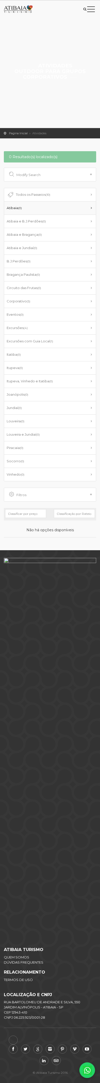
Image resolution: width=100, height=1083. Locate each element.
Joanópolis (17, 394)
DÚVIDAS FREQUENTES (23, 962)
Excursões (17, 328)
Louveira (15, 421)
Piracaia (15, 448)
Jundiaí (14, 408)
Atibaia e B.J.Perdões (26, 221)
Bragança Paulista (23, 274)
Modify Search (28, 175)
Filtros (21, 495)
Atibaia (14, 208)
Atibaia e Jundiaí (22, 248)
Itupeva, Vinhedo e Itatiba (30, 381)
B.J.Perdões (19, 261)
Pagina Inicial (18, 133)
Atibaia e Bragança (24, 234)
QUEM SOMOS (16, 957)
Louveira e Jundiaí (23, 434)
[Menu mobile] (91, 10)
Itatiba (14, 354)
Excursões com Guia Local (30, 341)
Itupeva (15, 368)
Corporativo (18, 301)
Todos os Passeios (33, 194)
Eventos (15, 314)
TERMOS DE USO (18, 980)
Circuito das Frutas (24, 288)
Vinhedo (15, 474)
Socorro (15, 461)
